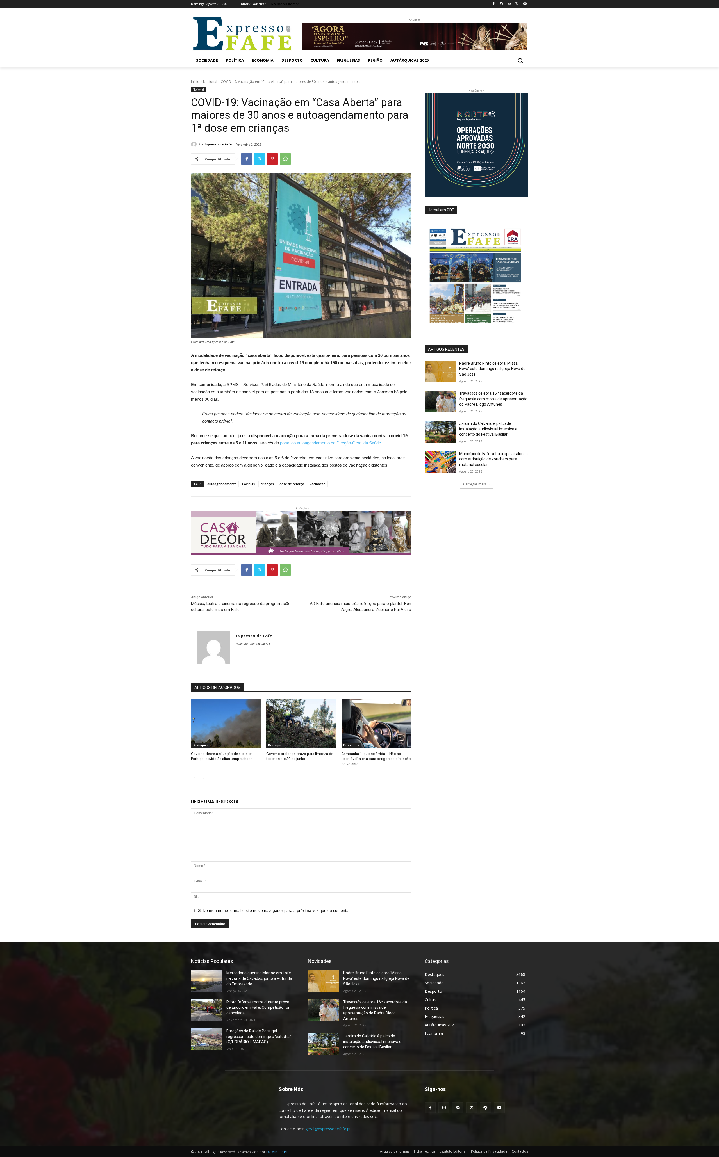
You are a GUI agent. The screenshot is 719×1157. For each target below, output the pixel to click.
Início (195, 81)
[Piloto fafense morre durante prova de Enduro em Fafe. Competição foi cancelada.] (206, 1010)
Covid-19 (248, 484)
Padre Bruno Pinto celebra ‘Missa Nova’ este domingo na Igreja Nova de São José (492, 368)
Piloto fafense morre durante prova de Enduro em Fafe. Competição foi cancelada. (257, 1007)
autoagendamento (221, 484)
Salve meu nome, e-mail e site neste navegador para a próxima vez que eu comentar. (274, 910)
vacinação (318, 484)
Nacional (210, 81)
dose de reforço (291, 484)
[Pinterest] (272, 159)
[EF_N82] (476, 272)
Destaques (200, 745)
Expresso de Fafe (218, 144)
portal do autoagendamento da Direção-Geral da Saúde (330, 443)
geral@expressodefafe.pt (328, 1128)
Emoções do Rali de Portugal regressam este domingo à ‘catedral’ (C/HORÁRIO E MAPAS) (258, 1036)
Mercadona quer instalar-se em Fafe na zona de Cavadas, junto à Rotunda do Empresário (259, 978)
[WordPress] (485, 1107)
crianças (267, 484)
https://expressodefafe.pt (253, 643)
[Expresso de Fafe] (194, 144)
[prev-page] (194, 777)
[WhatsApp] (285, 159)
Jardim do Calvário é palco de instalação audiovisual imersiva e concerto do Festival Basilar (488, 429)
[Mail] (509, 4)
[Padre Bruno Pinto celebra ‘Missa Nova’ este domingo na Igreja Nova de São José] (440, 371)
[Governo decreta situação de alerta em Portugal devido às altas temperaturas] (226, 723)
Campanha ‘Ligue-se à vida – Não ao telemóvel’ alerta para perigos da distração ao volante (376, 759)
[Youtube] (525, 4)
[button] (520, 60)
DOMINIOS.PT (277, 1151)
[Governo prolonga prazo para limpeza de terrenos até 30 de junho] (301, 723)
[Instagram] (501, 4)
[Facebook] (493, 4)
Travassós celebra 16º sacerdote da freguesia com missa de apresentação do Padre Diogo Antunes (493, 399)
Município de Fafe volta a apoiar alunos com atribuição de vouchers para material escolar (493, 459)
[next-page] (203, 777)
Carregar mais (474, 484)
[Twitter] (517, 4)
